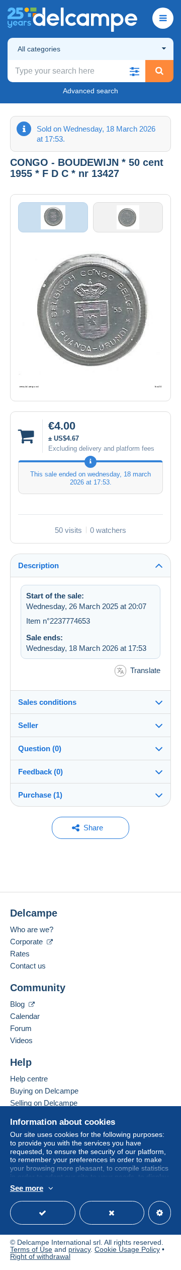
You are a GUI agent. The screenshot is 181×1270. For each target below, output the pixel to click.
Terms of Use (31, 1249)
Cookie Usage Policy (127, 1249)
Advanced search (90, 91)
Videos (21, 1040)
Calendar (25, 1016)
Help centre (29, 1078)
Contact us (28, 965)
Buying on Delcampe (44, 1090)
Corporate (27, 941)
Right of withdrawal (40, 1256)
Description (38, 565)
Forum (21, 1028)
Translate (145, 670)
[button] (134, 71)
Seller (28, 725)
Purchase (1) (40, 795)
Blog (18, 1004)
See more (26, 1188)
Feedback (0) (40, 771)
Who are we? (31, 929)
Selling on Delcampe (43, 1103)
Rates (20, 953)
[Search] (159, 71)
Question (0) (39, 748)
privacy (79, 1249)
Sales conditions (47, 702)
